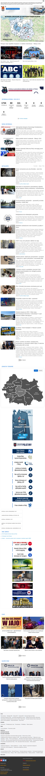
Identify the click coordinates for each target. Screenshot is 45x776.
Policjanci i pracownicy (5, 733)
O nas (2, 713)
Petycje (12, 752)
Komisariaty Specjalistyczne (38, 751)
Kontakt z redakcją (3, 765)
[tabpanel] (22, 390)
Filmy (43, 165)
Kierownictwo (3, 715)
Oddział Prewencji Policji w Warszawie (33, 717)
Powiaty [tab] (36, 370)
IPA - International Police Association (22, 741)
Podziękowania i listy (10, 724)
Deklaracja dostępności (5, 745)
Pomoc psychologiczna (13, 738)
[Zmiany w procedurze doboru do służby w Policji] (22, 90)
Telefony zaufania (32, 752)
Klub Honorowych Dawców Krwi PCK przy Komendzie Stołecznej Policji (19, 740)
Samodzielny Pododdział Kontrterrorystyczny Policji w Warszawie (13, 718)
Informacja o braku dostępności (7, 747)
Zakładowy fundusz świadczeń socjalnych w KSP (10, 737)
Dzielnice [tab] (40, 370)
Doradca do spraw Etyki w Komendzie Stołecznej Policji (11, 735)
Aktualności (3, 724)
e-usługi (20, 745)
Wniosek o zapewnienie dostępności (30, 745)
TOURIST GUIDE (39, 752)
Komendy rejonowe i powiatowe (26, 751)
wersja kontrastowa (26, 769)
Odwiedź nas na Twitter (8, 760)
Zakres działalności (14, 745)
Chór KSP (3, 740)
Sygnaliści (3, 738)
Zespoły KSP (21, 715)
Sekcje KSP (15, 715)
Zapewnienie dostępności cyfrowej (20, 747)
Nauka (7, 738)
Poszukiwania (17, 724)
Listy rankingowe (4, 728)
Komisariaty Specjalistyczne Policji (18, 717)
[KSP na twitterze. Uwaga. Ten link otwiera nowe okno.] (22, 481)
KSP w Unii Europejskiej (5, 720)
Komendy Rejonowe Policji (30, 715)
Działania (2, 722)
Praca (2, 726)
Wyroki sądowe (30, 724)
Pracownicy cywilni (11, 728)
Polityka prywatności (3, 773)
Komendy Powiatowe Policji (6, 717)
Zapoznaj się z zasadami (4, 771)
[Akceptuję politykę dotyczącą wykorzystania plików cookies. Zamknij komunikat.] (43, 1)
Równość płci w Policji (27, 735)
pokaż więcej (22, 360)
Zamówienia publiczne (5, 732)
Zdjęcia (40, 165)
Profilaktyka (23, 724)
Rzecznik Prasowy (15, 751)
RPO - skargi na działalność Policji (21, 752)
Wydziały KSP (9, 715)
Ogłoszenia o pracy (37, 737)
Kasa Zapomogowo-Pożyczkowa (26, 737)
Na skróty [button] (36, 165)
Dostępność (3, 743)
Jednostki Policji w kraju (5, 752)
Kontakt (2, 749)
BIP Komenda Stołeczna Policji (31, 760)
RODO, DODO (3, 754)
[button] (43, 7)
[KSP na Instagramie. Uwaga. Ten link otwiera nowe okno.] (22, 475)
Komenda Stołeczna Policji (6, 751)
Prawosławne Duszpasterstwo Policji (7, 741)
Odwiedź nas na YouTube (1, 760)
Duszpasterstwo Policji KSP (38, 740)
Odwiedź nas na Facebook (3, 760)
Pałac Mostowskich (14, 720)
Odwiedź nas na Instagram (5, 760)
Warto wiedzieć (33, 741)
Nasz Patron (21, 720)
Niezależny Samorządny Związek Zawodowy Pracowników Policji (31, 738)
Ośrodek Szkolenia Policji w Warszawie (33, 718)
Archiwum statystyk (23, 118)
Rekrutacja (3, 730)
